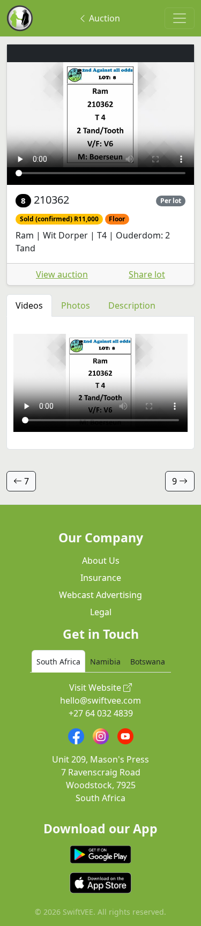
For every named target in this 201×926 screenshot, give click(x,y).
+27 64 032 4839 (101, 713)
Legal (100, 612)
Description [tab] (131, 305)
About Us (101, 560)
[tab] (58, 661)
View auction (62, 274)
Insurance (100, 578)
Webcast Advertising (100, 595)
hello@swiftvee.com (100, 700)
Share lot (147, 274)
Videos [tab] (29, 305)
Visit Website (96, 687)
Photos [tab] (75, 305)
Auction (103, 18)
